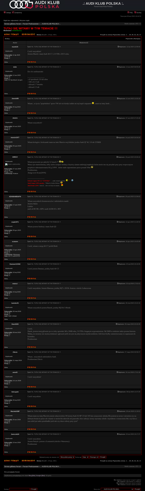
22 (137, 34)
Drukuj (7, 38)
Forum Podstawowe (31, 24)
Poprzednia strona (119, 34)
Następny (137, 38)
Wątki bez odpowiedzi (11, 20)
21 (135, 34)
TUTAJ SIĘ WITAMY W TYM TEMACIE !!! (30, 28)
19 (130, 34)
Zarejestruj (18, 12)
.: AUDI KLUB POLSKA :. (50, 24)
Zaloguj (8, 12)
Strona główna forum (12, 24)
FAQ (131, 12)
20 (132, 34)
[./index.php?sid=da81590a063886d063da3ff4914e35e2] (34, 8)
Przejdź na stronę (106, 34)
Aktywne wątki (24, 20)
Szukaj (138, 12)
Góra (6, 62)
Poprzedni (129, 38)
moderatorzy (17, 30)
